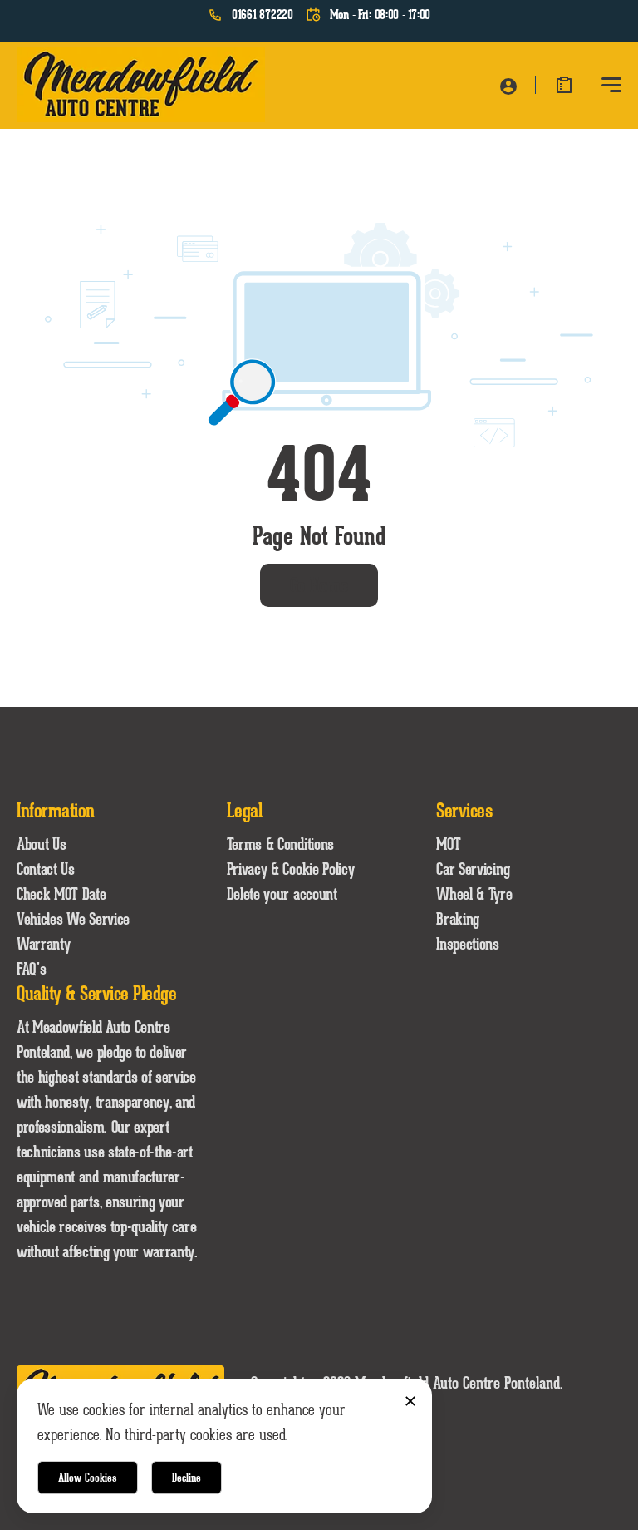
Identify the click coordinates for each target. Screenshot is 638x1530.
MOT (448, 844)
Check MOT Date (61, 894)
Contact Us (46, 869)
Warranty (43, 944)
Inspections (467, 944)
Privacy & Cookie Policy (291, 869)
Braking (457, 919)
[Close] (410, 1400)
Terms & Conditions (280, 844)
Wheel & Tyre (474, 894)
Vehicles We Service (73, 919)
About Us (41, 844)
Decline (186, 1477)
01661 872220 (262, 15)
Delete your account (282, 894)
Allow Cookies (87, 1477)
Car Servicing (472, 869)
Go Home (319, 585)
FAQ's (31, 969)
